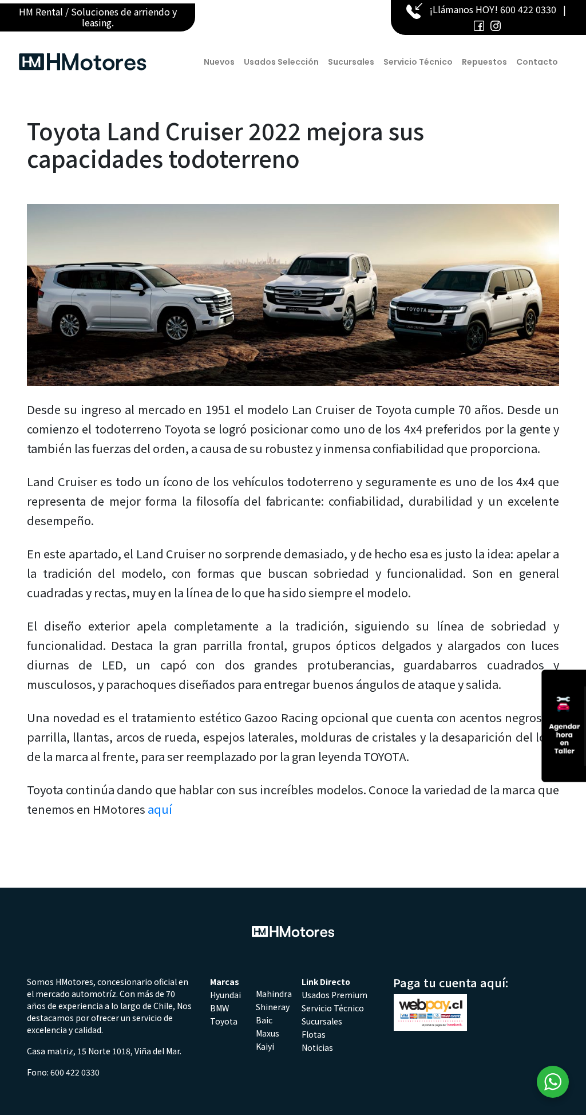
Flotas (314, 1034)
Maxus (267, 1033)
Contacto (537, 62)
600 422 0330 (528, 9)
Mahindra (274, 993)
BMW (219, 1008)
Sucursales (351, 62)
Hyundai (225, 994)
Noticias (317, 1047)
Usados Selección (281, 62)
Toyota (223, 1021)
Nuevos (219, 62)
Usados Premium (334, 994)
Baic (264, 1020)
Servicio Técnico (418, 62)
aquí (160, 809)
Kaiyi (265, 1046)
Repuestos (484, 62)
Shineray (273, 1006)
